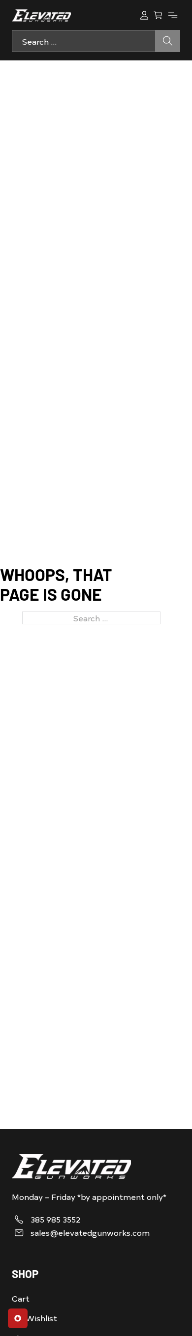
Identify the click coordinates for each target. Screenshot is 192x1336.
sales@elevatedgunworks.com (90, 1232)
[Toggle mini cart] (158, 15)
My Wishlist (34, 1317)
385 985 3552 (55, 1219)
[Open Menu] (172, 15)
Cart (21, 1298)
